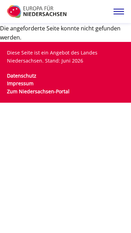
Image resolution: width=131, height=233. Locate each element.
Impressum (20, 83)
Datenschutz (21, 75)
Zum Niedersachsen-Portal (38, 91)
